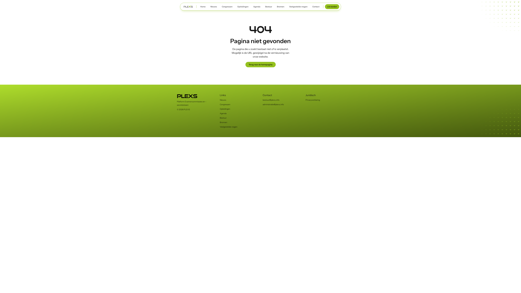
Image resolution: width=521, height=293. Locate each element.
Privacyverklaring (313, 100)
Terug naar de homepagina (260, 64)
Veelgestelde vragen (298, 6)
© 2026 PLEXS (183, 109)
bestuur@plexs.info (271, 100)
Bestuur (268, 6)
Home (203, 6)
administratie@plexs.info (273, 104)
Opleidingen (242, 6)
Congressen (227, 6)
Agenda (256, 6)
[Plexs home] (188, 6)
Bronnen (280, 6)
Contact (315, 6)
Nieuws (213, 6)
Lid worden (332, 6)
